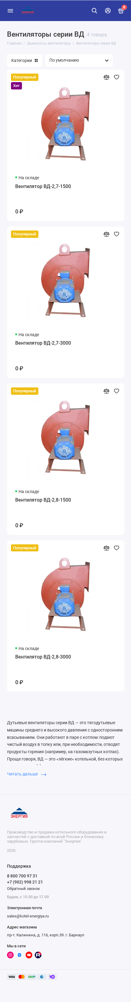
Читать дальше (23, 773)
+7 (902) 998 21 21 (25, 882)
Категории (21, 60)
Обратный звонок (23, 888)
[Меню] (10, 10)
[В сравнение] (106, 77)
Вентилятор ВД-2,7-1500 (43, 186)
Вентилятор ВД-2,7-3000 (43, 343)
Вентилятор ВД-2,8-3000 (43, 657)
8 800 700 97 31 (22, 875)
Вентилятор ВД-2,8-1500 (43, 500)
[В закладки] (116, 77)
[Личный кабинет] (107, 10)
